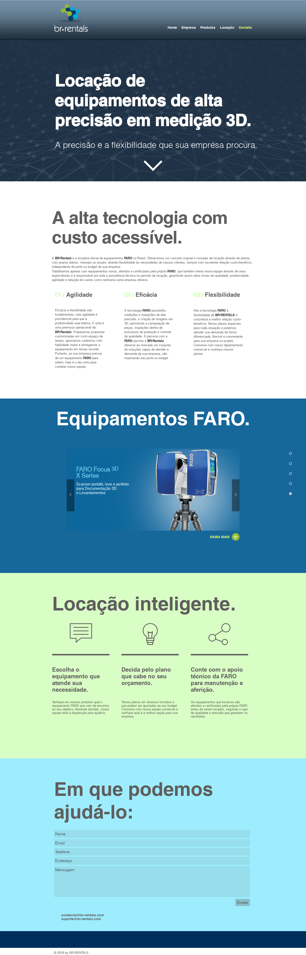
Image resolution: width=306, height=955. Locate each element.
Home (172, 27)
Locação (227, 27)
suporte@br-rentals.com (81, 919)
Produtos (207, 27)
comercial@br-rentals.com (82, 915)
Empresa (188, 27)
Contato (245, 27)
